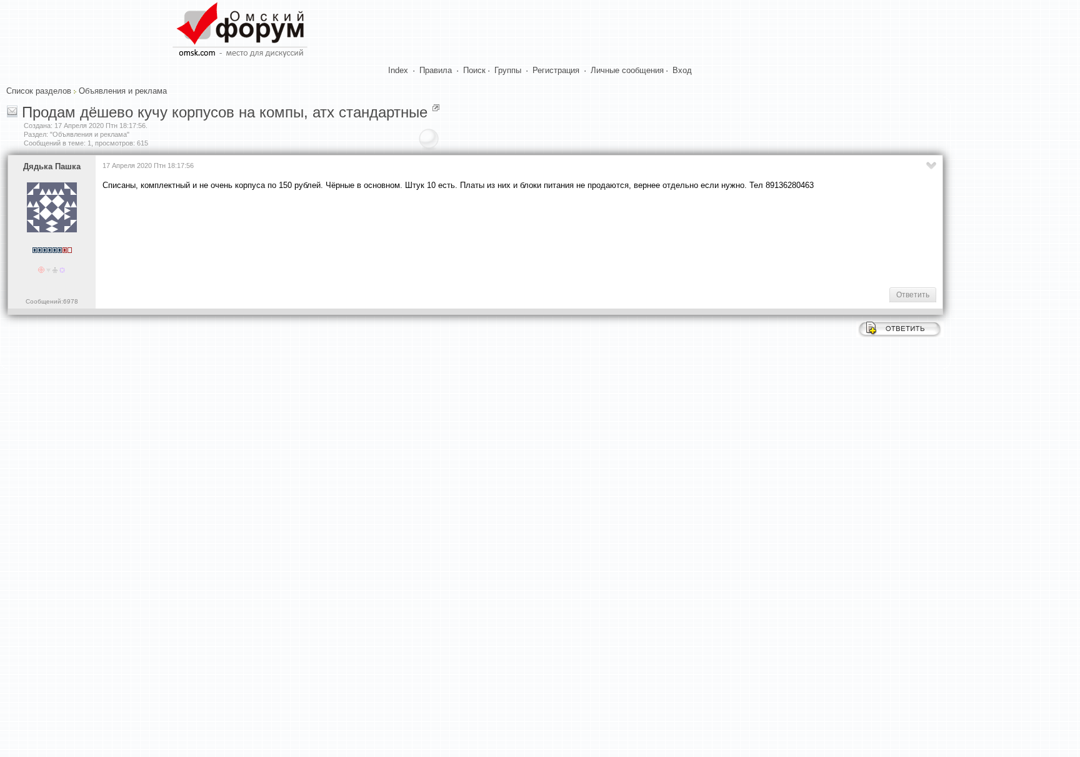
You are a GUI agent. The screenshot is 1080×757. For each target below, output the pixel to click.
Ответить (912, 294)
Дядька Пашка (52, 166)
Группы (507, 70)
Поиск (474, 70)
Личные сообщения (627, 70)
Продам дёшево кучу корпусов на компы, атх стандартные (225, 112)
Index (398, 70)
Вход (682, 70)
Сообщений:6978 (52, 301)
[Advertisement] (330, 238)
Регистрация (555, 70)
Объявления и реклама (123, 91)
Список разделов (38, 91)
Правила (435, 70)
